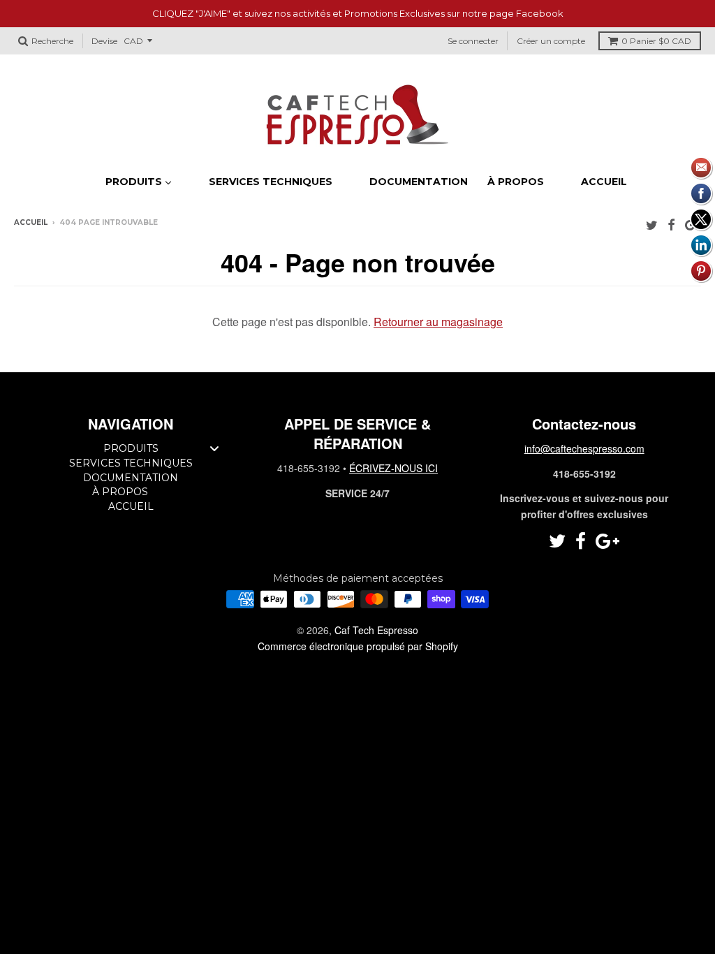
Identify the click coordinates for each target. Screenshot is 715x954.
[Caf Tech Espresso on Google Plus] (607, 542)
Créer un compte (551, 41)
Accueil (30, 222)
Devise (104, 41)
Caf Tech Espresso (376, 630)
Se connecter (473, 41)
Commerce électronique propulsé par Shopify (358, 646)
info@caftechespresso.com (584, 448)
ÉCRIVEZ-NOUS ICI (393, 468)
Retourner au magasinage (438, 322)
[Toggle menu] (214, 448)
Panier (656, 41)
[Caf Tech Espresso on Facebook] (671, 224)
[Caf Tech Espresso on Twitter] (652, 224)
